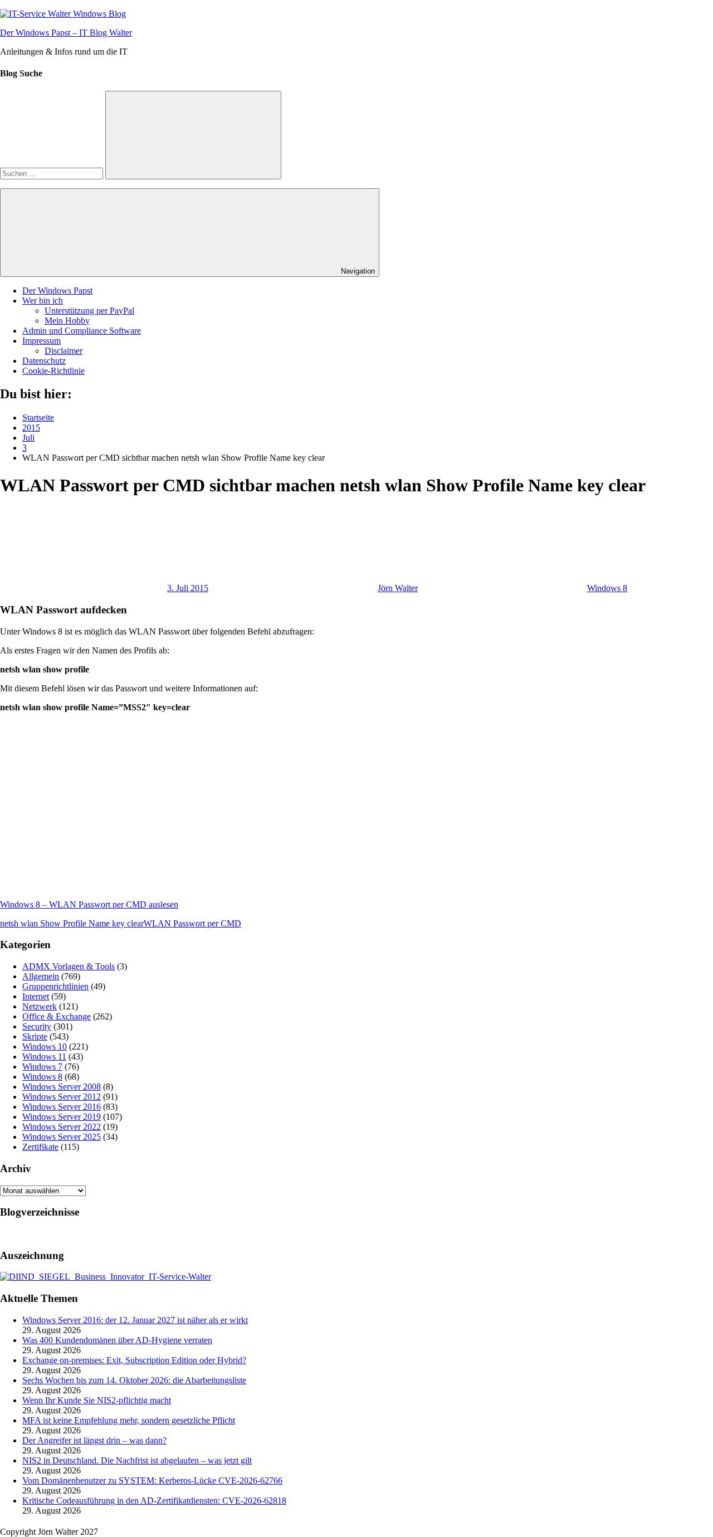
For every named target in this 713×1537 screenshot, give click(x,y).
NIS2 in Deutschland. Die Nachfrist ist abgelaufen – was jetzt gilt (137, 1460)
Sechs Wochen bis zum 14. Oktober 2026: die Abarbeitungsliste (134, 1380)
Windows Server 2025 (61, 1136)
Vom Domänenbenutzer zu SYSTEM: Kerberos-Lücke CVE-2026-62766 (152, 1480)
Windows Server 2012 (61, 1096)
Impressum (41, 340)
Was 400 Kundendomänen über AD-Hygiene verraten (117, 1340)
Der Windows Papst (57, 290)
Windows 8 (607, 588)
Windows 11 (44, 1056)
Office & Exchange (56, 1016)
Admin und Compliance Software (81, 330)
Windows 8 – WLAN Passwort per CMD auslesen (89, 904)
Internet (35, 996)
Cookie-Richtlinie (53, 370)
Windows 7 (42, 1066)
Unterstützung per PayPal (89, 310)
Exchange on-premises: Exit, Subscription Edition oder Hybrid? (134, 1360)
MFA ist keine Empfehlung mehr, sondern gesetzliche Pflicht (128, 1420)
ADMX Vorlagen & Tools (68, 966)
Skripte (34, 1036)
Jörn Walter (398, 588)
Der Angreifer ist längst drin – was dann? (94, 1440)
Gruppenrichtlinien (55, 986)
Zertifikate (40, 1146)
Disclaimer (63, 350)
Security (36, 1026)
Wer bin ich (42, 300)
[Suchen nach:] (52, 173)
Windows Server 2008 (61, 1086)
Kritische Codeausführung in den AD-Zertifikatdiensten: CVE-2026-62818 (154, 1500)
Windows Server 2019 (61, 1116)
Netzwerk (39, 1006)
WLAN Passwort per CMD (192, 923)
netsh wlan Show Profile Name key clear (72, 923)
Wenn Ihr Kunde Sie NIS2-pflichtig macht (96, 1400)
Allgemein (40, 976)
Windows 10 (44, 1046)
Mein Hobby (67, 320)
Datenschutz (44, 360)
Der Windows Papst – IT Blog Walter (66, 32)
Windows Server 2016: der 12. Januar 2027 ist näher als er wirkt (135, 1320)
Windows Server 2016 (61, 1106)
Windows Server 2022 (61, 1126)
